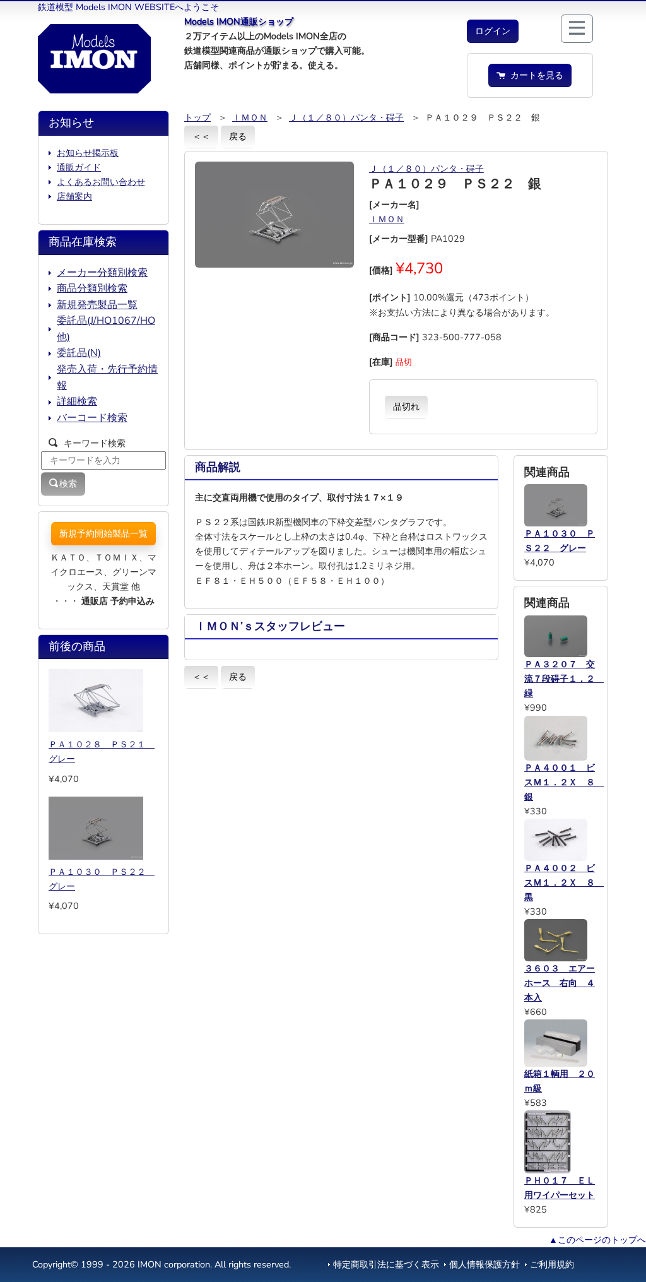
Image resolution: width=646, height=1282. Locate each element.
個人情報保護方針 (484, 1264)
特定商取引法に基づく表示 (386, 1264)
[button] (493, 31)
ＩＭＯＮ (249, 117)
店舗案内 (74, 196)
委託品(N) (79, 353)
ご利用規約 (552, 1264)
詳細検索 (77, 401)
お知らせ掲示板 (88, 152)
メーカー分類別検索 (102, 273)
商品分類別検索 (92, 288)
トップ (197, 117)
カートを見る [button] (534, 75)
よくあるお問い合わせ (101, 181)
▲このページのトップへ (597, 1239)
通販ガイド (79, 167)
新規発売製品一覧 (97, 305)
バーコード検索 (92, 418)
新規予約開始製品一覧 (103, 533)
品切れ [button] (406, 406)
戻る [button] (238, 136)
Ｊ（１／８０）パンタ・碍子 (346, 117)
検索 (68, 483)
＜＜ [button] (201, 136)
